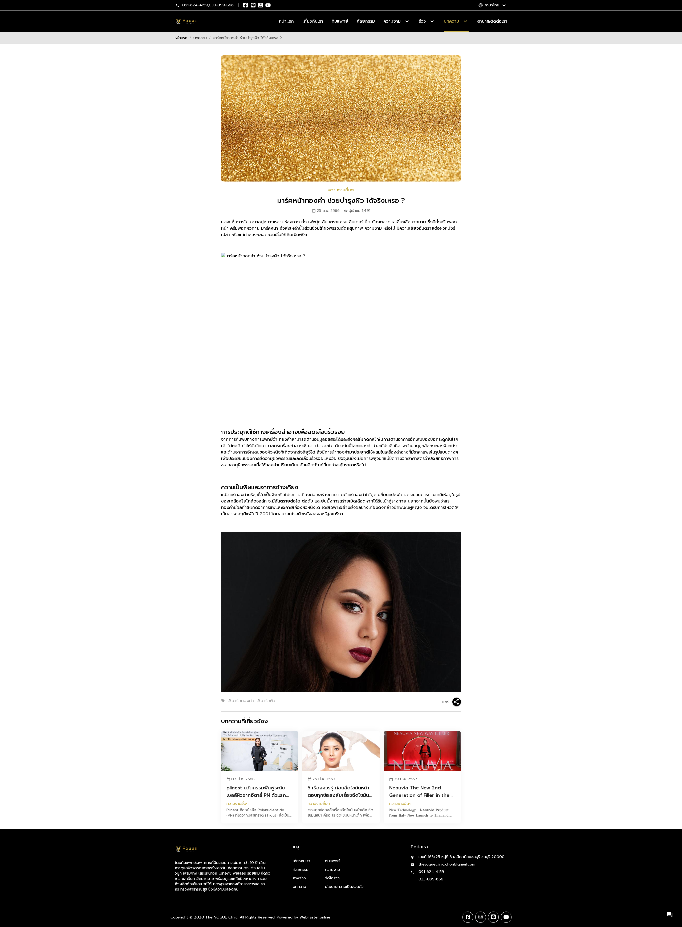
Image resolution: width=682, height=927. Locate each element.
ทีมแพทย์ (340, 21)
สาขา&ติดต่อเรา (492, 21)
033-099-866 (221, 5)
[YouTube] (268, 5)
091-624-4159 (195, 5)
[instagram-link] (480, 917)
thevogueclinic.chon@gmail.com (447, 864)
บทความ (200, 38)
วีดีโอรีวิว (332, 878)
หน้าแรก (286, 21)
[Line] (253, 5)
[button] (669, 914)
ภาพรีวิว (299, 878)
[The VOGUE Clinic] (186, 21)
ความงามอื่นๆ (341, 190)
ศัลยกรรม (366, 21)
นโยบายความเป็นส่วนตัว (344, 886)
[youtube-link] (506, 917)
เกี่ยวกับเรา (312, 21)
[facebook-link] (467, 917)
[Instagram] (260, 5)
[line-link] (493, 917)
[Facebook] (245, 5)
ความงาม (332, 869)
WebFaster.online (314, 917)
